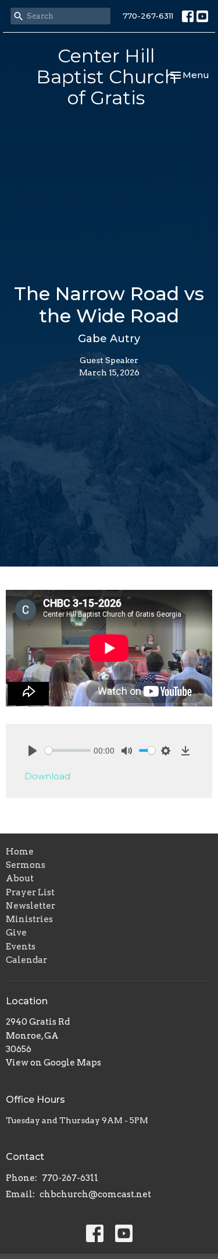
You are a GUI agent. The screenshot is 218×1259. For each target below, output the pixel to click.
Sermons (25, 865)
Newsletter (30, 906)
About (20, 878)
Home (20, 851)
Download (47, 776)
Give (16, 932)
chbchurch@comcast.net (95, 1194)
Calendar (26, 960)
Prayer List (30, 892)
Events (20, 946)
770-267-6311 (148, 15)
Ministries (29, 919)
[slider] (68, 750)
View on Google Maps (53, 1062)
